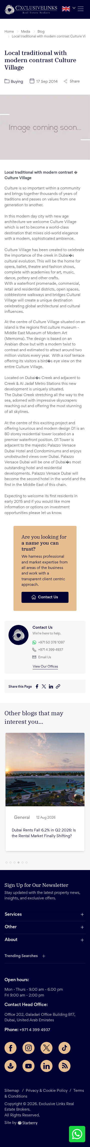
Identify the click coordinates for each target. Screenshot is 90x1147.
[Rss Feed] (64, 1066)
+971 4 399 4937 (35, 1030)
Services (13, 915)
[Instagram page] (28, 1048)
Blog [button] (41, 31)
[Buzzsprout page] (10, 1066)
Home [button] (9, 31)
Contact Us (48, 597)
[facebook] (38, 687)
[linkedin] (52, 687)
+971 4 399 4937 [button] (50, 650)
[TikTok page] (64, 1048)
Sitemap (11, 1091)
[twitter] (45, 687)
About (11, 940)
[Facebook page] (10, 1048)
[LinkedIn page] (46, 1066)
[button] (30, 9)
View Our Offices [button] (45, 666)
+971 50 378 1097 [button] (51, 642)
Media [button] (25, 31)
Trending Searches (21, 956)
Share (75, 81)
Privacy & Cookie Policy (47, 1091)
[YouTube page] (28, 1066)
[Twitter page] (46, 1048)
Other (10, 927)
